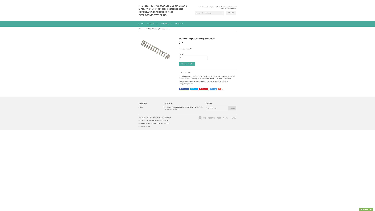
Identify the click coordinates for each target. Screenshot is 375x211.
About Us (179, 24)
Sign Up (232, 108)
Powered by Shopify (144, 126)
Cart (232, 13)
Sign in (222, 8)
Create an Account (231, 8)
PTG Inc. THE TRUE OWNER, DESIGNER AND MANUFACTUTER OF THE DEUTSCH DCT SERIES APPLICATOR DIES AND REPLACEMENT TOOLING (163, 10)
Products (152, 24)
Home (141, 24)
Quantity (181, 54)
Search (141, 107)
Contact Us (166, 24)
